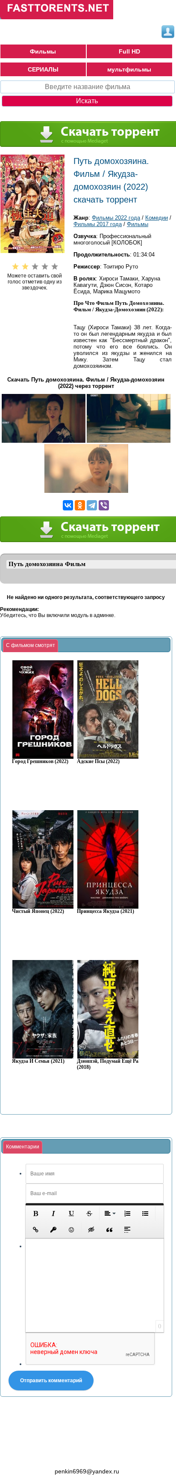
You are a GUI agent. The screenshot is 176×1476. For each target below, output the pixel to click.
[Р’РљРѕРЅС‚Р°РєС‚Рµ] (68, 505)
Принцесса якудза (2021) (105, 911)
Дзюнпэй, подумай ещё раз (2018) (109, 1064)
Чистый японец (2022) (38, 911)
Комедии (156, 218)
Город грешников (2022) (40, 761)
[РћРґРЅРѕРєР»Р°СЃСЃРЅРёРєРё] (80, 505)
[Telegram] (92, 505)
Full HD (129, 51)
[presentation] (30, 646)
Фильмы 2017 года (97, 224)
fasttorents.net (47, 1456)
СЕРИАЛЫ (43, 69)
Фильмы (43, 51)
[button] (35, 1213)
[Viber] (104, 505)
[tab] (30, 645)
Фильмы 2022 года (116, 218)
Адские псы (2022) (98, 761)
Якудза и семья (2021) (38, 1061)
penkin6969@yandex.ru (87, 1471)
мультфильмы (129, 69)
